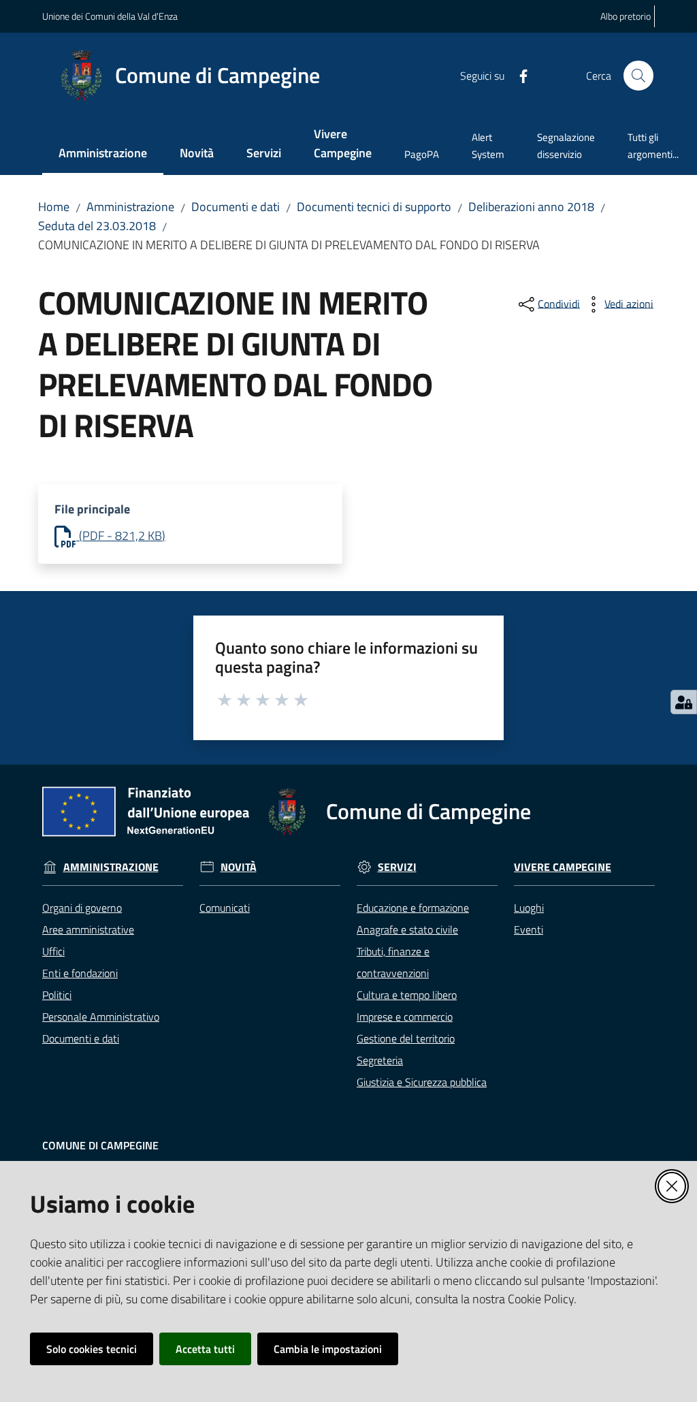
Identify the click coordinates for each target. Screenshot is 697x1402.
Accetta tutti (205, 1349)
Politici (56, 995)
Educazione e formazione (413, 907)
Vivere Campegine (562, 867)
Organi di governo (82, 907)
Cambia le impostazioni (328, 1349)
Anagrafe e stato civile (407, 929)
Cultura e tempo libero (407, 995)
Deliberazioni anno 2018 (531, 206)
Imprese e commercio (405, 1016)
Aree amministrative (88, 929)
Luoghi (529, 907)
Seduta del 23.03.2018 (97, 226)
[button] (638, 75)
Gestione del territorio (406, 1038)
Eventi (528, 929)
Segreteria (380, 1060)
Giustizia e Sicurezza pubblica (422, 1082)
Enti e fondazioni (80, 973)
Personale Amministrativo (100, 1016)
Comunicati (224, 907)
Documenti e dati (235, 206)
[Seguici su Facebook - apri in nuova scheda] (518, 75)
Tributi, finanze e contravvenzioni (393, 962)
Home (53, 206)
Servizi (397, 867)
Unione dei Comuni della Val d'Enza (110, 16)
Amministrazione (130, 206)
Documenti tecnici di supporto (374, 206)
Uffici (53, 951)
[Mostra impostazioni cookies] (683, 702)
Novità (239, 867)
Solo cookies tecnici (91, 1349)
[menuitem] (102, 154)
